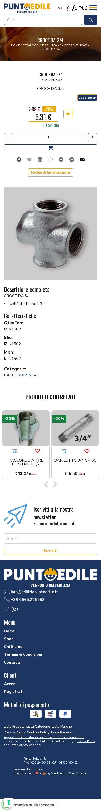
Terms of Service (21, 745)
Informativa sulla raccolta (30, 804)
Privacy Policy (86, 741)
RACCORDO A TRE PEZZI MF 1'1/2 (25, 462)
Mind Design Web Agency (69, 773)
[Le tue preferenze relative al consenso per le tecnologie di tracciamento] (8, 802)
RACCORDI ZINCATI (22, 375)
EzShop (36, 769)
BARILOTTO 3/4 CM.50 (75, 460)
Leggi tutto (87, 98)
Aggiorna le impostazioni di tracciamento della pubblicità (44, 737)
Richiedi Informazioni (50, 172)
